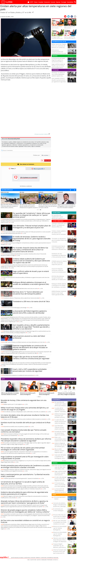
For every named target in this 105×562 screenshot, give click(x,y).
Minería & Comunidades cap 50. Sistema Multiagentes (60, 528)
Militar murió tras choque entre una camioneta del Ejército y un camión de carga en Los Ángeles (59, 46)
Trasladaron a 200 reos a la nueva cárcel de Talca (31, 301)
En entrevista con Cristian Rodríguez (58, 509)
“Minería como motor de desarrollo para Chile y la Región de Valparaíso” (60, 539)
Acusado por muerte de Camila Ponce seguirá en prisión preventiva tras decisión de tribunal (60, 435)
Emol (28, 559)
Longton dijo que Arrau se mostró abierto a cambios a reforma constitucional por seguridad (31, 358)
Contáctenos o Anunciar (30, 557)
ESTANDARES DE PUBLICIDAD (53, 557)
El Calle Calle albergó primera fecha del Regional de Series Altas (60, 479)
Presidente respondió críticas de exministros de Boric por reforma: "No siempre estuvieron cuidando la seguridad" (26, 440)
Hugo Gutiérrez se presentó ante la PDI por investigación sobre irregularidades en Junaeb (24, 457)
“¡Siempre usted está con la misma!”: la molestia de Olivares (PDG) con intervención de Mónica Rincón (59, 227)
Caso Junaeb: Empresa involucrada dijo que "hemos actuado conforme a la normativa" (23, 431)
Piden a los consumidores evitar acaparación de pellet (61, 439)
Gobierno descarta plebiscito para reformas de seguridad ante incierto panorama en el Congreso (24, 493)
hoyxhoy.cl (56, 559)
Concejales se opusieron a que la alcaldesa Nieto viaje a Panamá (59, 240)
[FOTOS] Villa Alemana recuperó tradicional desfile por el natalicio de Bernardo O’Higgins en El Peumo (59, 279)
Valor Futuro (33, 559)
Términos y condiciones (41, 557)
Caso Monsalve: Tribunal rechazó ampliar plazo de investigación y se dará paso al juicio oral (32, 227)
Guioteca (39, 559)
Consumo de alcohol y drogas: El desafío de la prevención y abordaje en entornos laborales (59, 505)
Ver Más (64, 460)
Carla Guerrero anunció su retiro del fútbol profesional (29, 337)
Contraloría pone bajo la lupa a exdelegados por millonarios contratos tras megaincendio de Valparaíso (59, 249)
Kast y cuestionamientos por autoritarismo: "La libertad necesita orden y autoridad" (25, 475)
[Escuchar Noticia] (33, 12)
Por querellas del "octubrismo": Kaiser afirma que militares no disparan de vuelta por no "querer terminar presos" (31, 215)
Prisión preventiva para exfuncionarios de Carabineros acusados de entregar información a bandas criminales (25, 466)
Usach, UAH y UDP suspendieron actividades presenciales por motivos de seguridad (30, 370)
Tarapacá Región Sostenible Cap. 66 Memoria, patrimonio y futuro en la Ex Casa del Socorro (59, 547)
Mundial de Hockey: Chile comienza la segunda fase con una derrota (23, 401)
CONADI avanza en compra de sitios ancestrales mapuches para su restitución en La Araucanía (59, 263)
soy (12, 222)
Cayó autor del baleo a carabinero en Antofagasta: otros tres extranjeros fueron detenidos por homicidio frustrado (60, 459)
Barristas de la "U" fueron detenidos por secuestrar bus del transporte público (28, 293)
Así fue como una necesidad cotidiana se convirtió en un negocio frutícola (25, 521)
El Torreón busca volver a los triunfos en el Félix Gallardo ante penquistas (60, 485)
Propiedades (50, 559)
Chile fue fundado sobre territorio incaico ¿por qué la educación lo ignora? (60, 552)
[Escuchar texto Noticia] (49, 134)
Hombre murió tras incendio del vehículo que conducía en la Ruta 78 (25, 423)
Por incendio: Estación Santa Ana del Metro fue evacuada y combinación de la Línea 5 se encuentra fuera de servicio (30, 250)
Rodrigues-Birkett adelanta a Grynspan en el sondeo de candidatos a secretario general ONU (31, 283)
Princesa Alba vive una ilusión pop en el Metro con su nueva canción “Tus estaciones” (59, 517)
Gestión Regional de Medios (17, 557)
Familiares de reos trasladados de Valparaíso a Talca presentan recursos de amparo (59, 256)
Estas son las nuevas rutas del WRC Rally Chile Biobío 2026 (60, 467)
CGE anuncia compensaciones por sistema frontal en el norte (59, 51)
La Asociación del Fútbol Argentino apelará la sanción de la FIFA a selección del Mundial (58, 61)
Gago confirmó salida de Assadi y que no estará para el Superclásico (58, 65)
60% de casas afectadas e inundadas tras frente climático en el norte (59, 522)
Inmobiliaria (44, 559)
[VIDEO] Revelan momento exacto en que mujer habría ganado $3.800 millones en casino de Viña (59, 294)
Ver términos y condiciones (26, 186)
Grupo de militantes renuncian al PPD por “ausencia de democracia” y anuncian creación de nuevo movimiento (59, 272)
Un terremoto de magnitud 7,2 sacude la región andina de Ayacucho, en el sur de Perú (23, 483)
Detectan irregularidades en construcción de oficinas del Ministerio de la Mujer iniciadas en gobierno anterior (30, 347)
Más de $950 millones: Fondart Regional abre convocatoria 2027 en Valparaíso (60, 452)
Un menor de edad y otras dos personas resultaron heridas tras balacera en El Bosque (25, 416)
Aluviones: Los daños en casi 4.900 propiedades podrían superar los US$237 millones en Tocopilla (58, 76)
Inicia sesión (27, 146)
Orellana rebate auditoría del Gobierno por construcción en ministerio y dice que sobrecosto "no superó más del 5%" (31, 261)
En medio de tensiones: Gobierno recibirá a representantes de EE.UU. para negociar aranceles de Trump (32, 239)
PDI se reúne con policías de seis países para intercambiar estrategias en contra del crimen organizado (23, 449)
